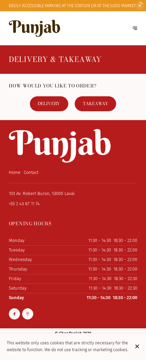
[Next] (135, 28)
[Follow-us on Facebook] (14, 314)
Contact (31, 172)
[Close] (137, 346)
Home (14, 172)
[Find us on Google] (27, 314)
